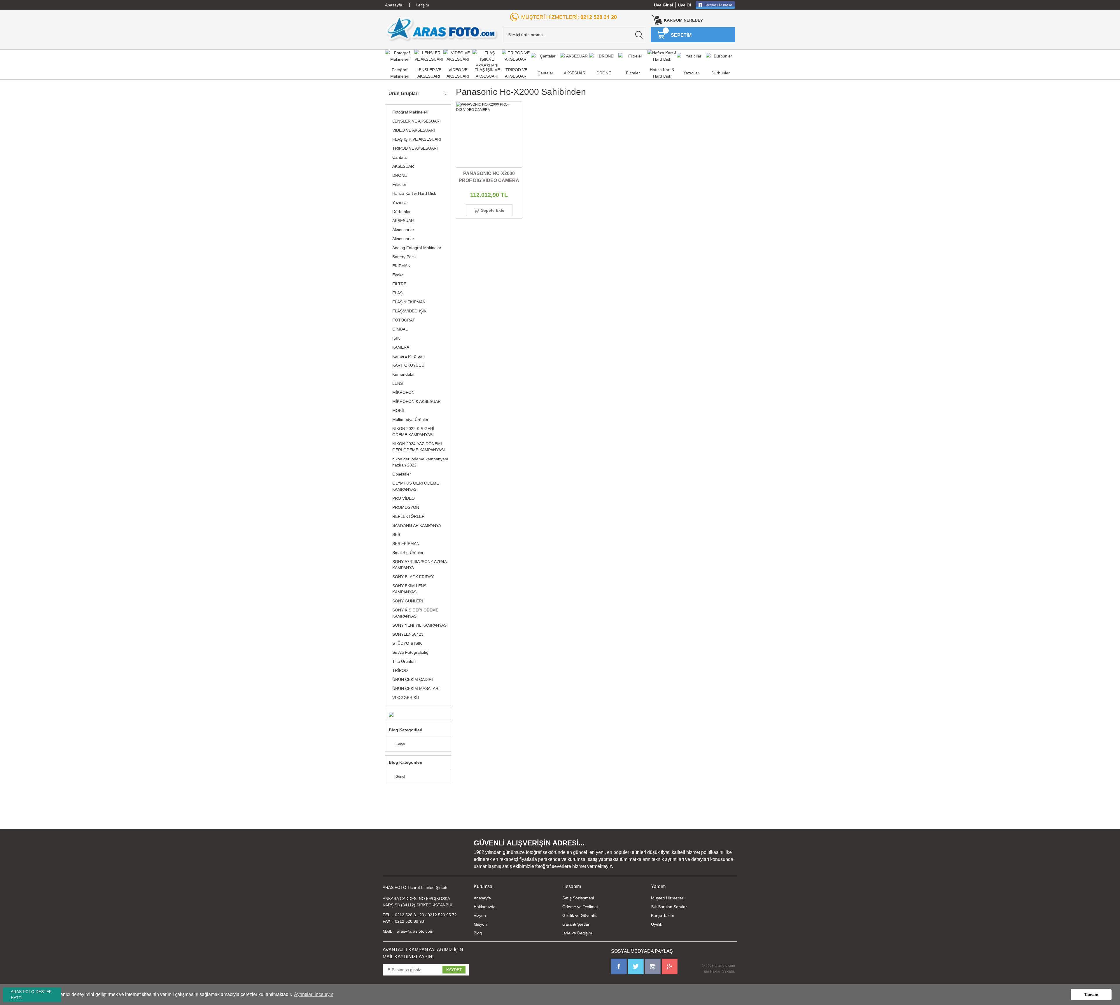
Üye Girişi (663, 5)
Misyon (480, 924)
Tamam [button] (1091, 994)
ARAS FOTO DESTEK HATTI (31, 994)
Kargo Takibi (662, 915)
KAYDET (454, 969)
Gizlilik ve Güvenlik (579, 915)
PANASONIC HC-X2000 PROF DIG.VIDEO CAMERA (489, 177)
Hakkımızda (485, 906)
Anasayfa (482, 898)
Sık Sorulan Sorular (669, 906)
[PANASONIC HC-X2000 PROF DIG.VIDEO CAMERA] (489, 134)
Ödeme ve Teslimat (580, 906)
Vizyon (480, 915)
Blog (478, 933)
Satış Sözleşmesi (578, 898)
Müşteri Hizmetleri (667, 898)
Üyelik (656, 924)
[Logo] (441, 28)
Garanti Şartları (576, 924)
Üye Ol (684, 5)
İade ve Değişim (577, 933)
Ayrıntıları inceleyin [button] (313, 994)
